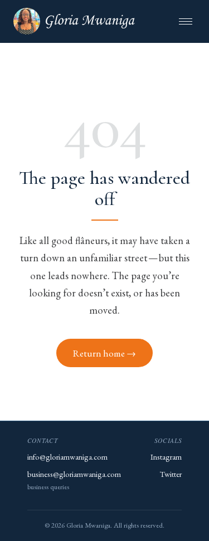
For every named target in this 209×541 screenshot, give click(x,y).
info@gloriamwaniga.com (67, 456)
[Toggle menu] (186, 21)
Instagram (166, 456)
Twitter (171, 474)
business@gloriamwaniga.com (74, 474)
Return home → (104, 353)
